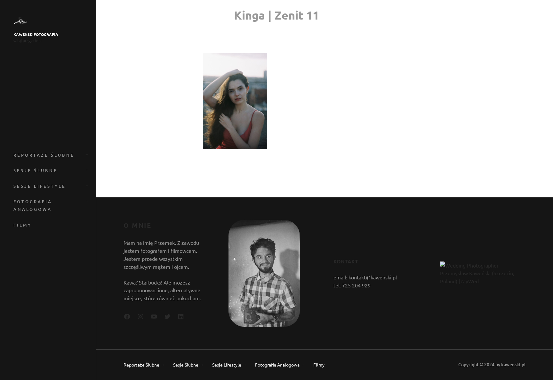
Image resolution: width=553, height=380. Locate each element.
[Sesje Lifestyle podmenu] (86, 185)
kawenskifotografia (35, 34)
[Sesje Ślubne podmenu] (86, 169)
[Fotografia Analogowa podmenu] (86, 200)
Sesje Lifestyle (39, 186)
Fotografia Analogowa (32, 205)
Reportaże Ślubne (44, 155)
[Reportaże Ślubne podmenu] (86, 154)
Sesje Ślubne (35, 170)
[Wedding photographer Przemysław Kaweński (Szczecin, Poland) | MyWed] (482, 281)
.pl (522, 364)
